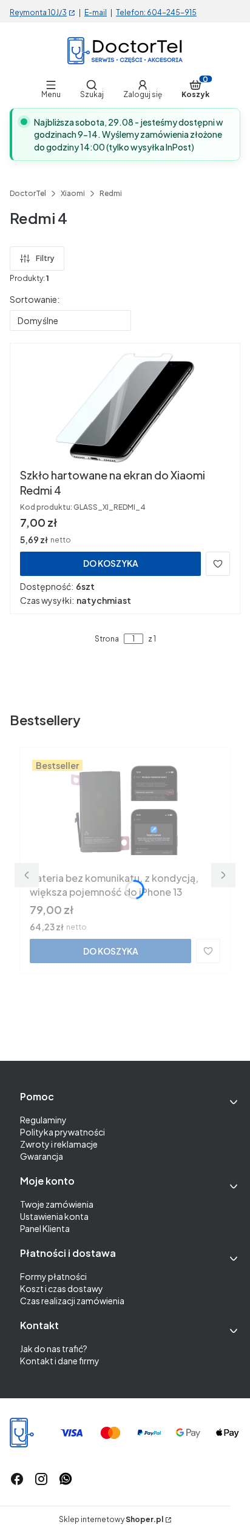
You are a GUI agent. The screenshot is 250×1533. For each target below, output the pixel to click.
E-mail (95, 12)
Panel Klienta (45, 1228)
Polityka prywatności (62, 1131)
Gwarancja (41, 1156)
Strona (107, 639)
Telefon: (131, 12)
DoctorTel (28, 193)
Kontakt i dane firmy (60, 1360)
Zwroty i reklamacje (59, 1144)
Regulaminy (43, 1119)
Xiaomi (73, 193)
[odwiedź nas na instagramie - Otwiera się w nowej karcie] (41, 1479)
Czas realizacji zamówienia (72, 1300)
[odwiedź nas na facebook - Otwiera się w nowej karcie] (17, 1479)
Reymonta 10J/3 (38, 12)
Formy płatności (53, 1276)
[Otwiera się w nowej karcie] (65, 1479)
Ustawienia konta (54, 1216)
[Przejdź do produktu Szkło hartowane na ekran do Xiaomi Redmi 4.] (125, 407)
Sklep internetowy (111, 1519)
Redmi (111, 193)
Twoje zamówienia (56, 1204)
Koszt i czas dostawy (61, 1288)
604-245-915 (172, 12)
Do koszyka (110, 563)
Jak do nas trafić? (53, 1348)
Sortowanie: (34, 299)
